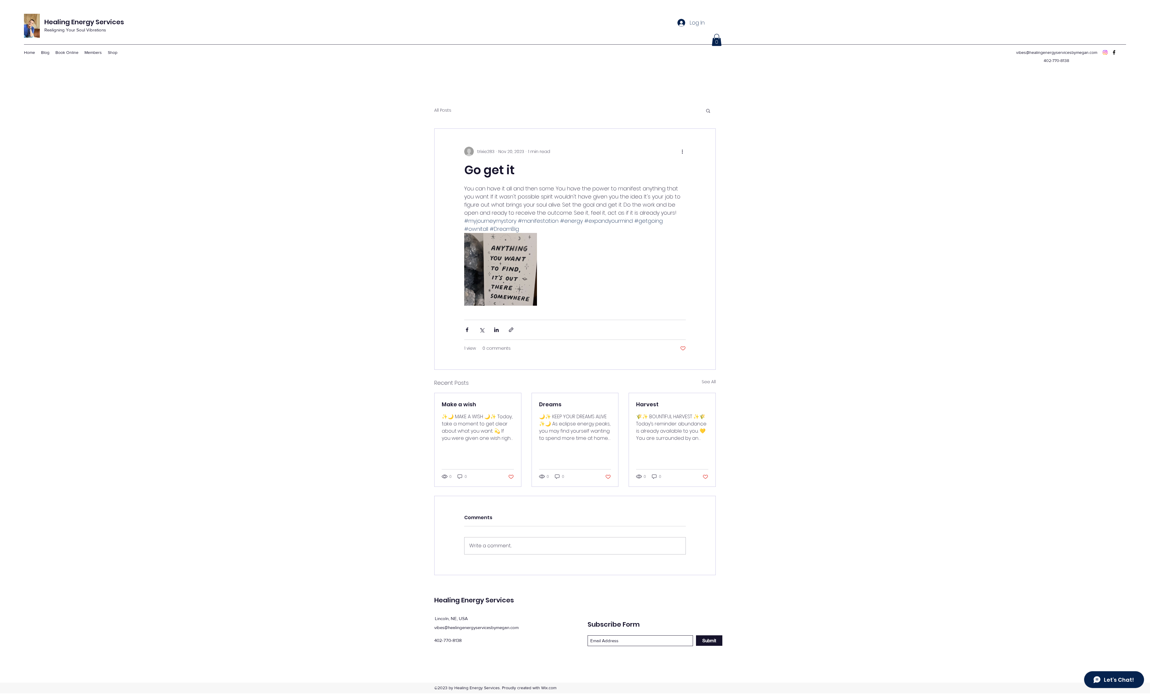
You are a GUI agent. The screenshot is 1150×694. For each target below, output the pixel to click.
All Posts (442, 110)
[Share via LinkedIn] (496, 330)
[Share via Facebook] (467, 330)
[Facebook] (1114, 52)
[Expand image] (500, 269)
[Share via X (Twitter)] (482, 330)
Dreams (550, 404)
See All (709, 382)
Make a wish (459, 404)
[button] (717, 40)
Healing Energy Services (84, 22)
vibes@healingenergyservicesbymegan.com (1056, 52)
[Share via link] (511, 330)
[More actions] (682, 151)
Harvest (647, 404)
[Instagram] (1105, 52)
